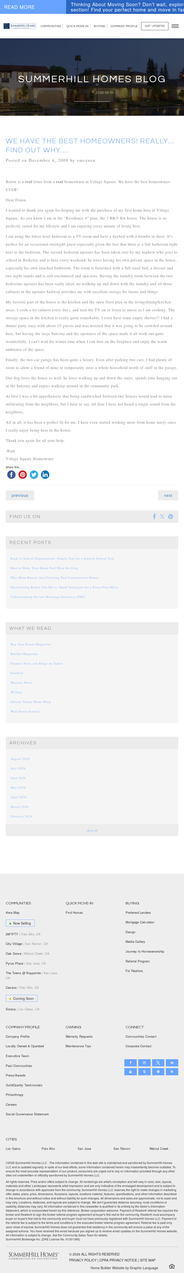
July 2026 (18, 768)
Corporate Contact (138, 1046)
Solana (23, 1009)
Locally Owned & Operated (25, 1046)
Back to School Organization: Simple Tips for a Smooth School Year (62, 558)
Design (130, 932)
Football (17, 673)
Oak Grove (27, 953)
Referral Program (138, 961)
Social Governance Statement (27, 1114)
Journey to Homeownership (145, 951)
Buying (99, 26)
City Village (27, 943)
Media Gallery (135, 941)
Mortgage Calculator (140, 922)
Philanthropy (14, 1094)
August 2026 (20, 759)
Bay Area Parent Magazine (31, 644)
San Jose (84, 1148)
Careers (11, 1104)
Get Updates (155, 26)
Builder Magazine (24, 654)
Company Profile (124, 26)
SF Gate (16, 692)
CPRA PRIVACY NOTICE (118, 1260)
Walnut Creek (159, 1148)
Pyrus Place (26, 963)
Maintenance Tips (78, 1046)
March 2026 (20, 806)
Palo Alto (48, 1148)
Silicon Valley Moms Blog (31, 702)
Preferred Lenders (138, 912)
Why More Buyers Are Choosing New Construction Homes (55, 577)
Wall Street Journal (25, 711)
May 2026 (18, 787)
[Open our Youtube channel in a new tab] (130, 1071)
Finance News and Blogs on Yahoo (37, 663)
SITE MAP (147, 1260)
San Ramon (122, 1148)
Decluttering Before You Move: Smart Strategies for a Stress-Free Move (65, 587)
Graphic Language (144, 1267)
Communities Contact (141, 1036)
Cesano (22, 987)
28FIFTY (23, 934)
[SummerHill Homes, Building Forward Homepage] (20, 26)
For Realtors (134, 970)
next (168, 495)
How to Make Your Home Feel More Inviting (44, 568)
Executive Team (17, 1055)
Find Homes (74, 912)
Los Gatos (13, 1148)
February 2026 (22, 816)
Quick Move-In (77, 26)
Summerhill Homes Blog (92, 79)
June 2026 (18, 778)
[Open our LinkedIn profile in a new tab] (172, 1062)
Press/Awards (16, 1075)
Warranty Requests (79, 1036)
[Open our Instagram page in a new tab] (144, 1062)
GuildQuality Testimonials (24, 1085)
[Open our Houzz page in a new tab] (144, 1071)
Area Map (13, 912)
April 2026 (19, 797)
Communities (51, 26)
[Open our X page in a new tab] (158, 1062)
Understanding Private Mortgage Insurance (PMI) (48, 597)
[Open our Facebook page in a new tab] (130, 1062)
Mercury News (21, 682)
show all (92, 830)
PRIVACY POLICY (83, 1260)
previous (20, 495)
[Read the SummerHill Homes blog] (172, 1071)
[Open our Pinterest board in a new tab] (158, 1071)
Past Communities (19, 1065)
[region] (92, 7)
